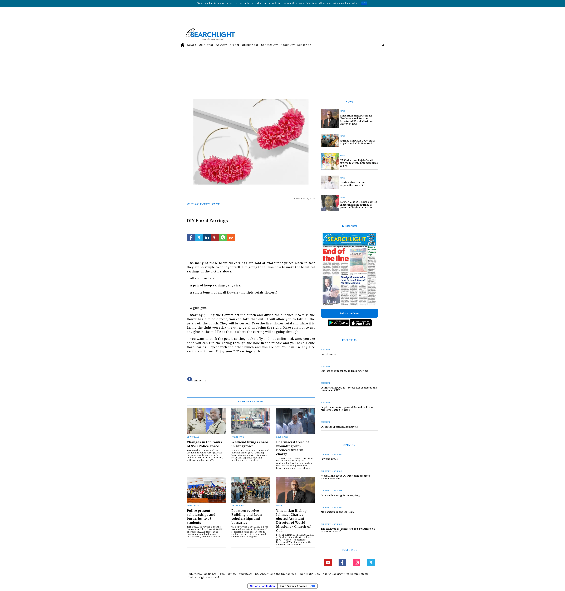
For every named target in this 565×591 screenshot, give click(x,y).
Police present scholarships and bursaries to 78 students (201, 517)
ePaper (234, 45)
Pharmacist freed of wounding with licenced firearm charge (292, 448)
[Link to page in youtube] (328, 562)
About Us (287, 45)
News (191, 45)
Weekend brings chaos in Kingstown (250, 444)
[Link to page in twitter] (199, 237)
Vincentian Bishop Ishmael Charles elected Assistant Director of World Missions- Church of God (293, 521)
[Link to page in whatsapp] (223, 237)
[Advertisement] (282, 71)
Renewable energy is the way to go (341, 495)
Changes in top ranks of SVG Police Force (204, 444)
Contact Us (268, 45)
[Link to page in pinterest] (215, 237)
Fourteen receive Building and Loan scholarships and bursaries (246, 517)
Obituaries (249, 45)
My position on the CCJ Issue (338, 512)
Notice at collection (262, 586)
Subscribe (304, 45)
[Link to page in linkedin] (207, 237)
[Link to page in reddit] (231, 237)
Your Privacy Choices (293, 586)
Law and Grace (329, 459)
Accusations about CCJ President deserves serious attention (345, 477)
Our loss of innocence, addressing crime (344, 371)
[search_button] (382, 45)
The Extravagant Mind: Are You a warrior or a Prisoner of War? (348, 530)
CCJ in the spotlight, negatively (339, 426)
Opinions (205, 45)
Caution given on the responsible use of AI (352, 184)
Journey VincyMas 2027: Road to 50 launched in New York (357, 142)
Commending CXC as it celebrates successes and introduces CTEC (349, 389)
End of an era (328, 354)
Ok (364, 3)
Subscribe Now (349, 313)
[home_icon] (183, 45)
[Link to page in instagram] (356, 562)
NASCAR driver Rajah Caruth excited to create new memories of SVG (359, 163)
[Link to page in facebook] (191, 237)
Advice (220, 45)
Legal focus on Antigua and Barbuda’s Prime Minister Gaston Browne (347, 408)
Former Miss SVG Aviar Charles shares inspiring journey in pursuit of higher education (358, 205)
